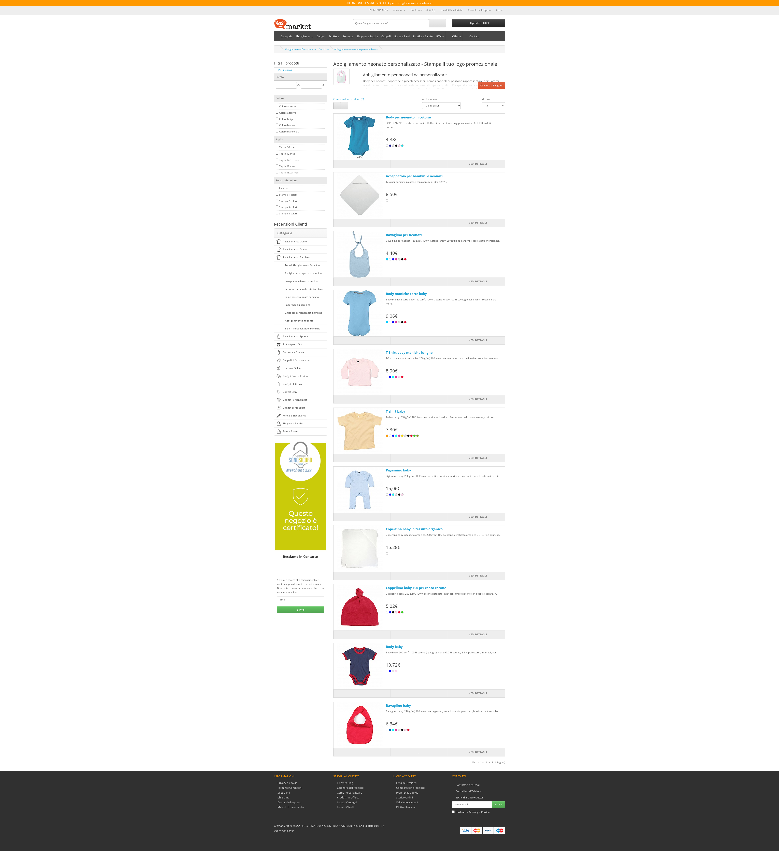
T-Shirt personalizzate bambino (302, 328)
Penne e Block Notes (294, 415)
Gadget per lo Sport (294, 407)
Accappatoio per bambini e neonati (414, 176)
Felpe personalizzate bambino (302, 297)
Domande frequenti (289, 802)
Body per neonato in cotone (408, 117)
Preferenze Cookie (407, 792)
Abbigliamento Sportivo (296, 336)
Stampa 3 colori (288, 207)
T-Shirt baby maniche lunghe (409, 352)
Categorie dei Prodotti (350, 788)
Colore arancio (287, 106)
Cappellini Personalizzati (296, 360)
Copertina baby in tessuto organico (414, 529)
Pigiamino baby (398, 470)
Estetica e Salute (292, 368)
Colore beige (286, 119)
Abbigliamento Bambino (296, 257)
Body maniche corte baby (406, 294)
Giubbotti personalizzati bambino (303, 312)
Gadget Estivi (290, 392)
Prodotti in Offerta (347, 797)
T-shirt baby (395, 411)
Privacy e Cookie (287, 783)
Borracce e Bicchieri (294, 352)
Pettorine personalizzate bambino (304, 289)
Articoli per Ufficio (293, 344)
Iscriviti (300, 609)
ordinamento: (429, 99)
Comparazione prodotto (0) (348, 99)
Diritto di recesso (406, 807)
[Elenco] (337, 105)
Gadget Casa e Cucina (295, 376)
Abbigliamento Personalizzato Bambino (306, 49)
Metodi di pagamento (290, 807)
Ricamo (283, 188)
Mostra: (486, 99)
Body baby (394, 646)
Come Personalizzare (349, 792)
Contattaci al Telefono (469, 791)
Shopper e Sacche (293, 423)
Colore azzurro (287, 112)
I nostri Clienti (345, 807)
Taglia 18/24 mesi (289, 172)
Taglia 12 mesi (287, 153)
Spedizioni (283, 792)
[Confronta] (362, 164)
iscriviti (498, 804)
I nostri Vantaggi (346, 802)
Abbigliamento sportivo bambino (303, 273)
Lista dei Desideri (406, 783)
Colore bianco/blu (289, 131)
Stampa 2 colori (288, 201)
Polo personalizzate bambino (301, 281)
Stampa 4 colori (288, 213)
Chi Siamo (283, 797)
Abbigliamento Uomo (295, 241)
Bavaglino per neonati (404, 235)
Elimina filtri (285, 70)
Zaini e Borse (290, 431)
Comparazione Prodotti (410, 788)
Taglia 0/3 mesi (287, 147)
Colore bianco (287, 125)
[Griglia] (344, 105)
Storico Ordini (404, 797)
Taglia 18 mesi (287, 166)
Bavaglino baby (398, 705)
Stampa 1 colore (288, 194)
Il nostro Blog (344, 783)
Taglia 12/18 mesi (289, 160)
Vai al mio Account (407, 802)
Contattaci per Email (468, 785)
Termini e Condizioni (289, 788)
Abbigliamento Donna (295, 249)
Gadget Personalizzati (295, 399)
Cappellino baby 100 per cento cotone (416, 588)
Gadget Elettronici (293, 384)
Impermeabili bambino (297, 305)
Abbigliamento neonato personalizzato (356, 49)
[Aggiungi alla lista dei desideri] (419, 164)
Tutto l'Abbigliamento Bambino (302, 265)
